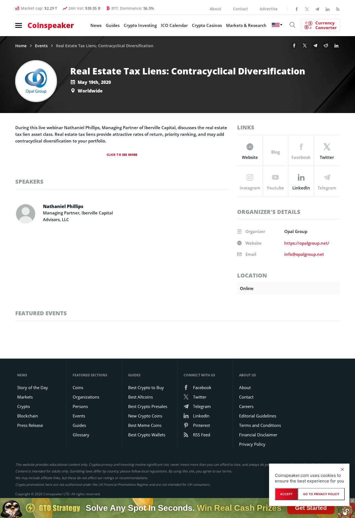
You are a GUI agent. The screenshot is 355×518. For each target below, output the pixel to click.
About (215, 8)
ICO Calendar (174, 25)
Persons (80, 406)
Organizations (86, 397)
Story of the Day (32, 387)
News (96, 25)
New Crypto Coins (145, 416)
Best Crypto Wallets (146, 434)
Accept (286, 494)
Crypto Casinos (207, 25)
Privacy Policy (252, 444)
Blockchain (27, 416)
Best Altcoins (140, 397)
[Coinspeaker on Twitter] (307, 8)
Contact (240, 8)
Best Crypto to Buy (146, 387)
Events (41, 45)
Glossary (81, 434)
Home (21, 45)
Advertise (269, 8)
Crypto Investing (140, 25)
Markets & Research (246, 25)
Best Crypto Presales (147, 406)
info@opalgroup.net (304, 254)
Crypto (23, 406)
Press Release (30, 425)
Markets (25, 397)
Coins (78, 387)
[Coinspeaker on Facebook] (297, 8)
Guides (113, 25)
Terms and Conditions (260, 425)
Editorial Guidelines (257, 416)
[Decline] (342, 469)
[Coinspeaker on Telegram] (317, 8)
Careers (246, 406)
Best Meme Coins (144, 425)
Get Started (310, 506)
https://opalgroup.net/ (306, 243)
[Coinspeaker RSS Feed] (338, 8)
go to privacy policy (321, 494)
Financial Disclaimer (258, 434)
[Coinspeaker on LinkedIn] (327, 8)
